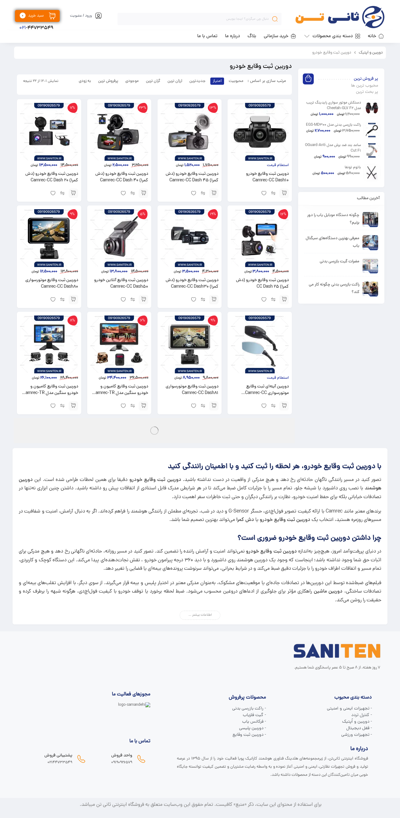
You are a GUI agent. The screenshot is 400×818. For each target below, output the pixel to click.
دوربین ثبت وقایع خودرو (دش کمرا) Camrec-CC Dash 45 (192, 177)
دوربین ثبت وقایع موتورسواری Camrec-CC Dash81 (192, 389)
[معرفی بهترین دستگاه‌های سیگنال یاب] (370, 242)
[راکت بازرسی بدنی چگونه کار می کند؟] (370, 289)
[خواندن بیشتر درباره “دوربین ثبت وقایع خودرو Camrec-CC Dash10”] (284, 193)
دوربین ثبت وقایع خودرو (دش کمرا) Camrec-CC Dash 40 (121, 177)
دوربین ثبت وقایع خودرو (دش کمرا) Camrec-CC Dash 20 (51, 177)
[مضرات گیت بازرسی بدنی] (370, 266)
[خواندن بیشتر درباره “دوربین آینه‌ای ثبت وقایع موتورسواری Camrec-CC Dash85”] (284, 406)
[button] (213, 193)
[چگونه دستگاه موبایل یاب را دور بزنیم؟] (370, 219)
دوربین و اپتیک (371, 53)
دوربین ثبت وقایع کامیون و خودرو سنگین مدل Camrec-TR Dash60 (120, 393)
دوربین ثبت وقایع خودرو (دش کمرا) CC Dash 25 (262, 283)
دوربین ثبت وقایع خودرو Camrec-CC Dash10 (267, 177)
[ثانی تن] (339, 17)
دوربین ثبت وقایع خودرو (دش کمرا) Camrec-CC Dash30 (192, 283)
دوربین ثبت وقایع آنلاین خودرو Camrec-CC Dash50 (121, 283)
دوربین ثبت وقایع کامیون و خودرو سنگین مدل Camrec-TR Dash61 (50, 393)
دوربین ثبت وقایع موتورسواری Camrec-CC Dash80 (51, 283)
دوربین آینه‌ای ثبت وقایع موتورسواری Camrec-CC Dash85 (267, 393)
